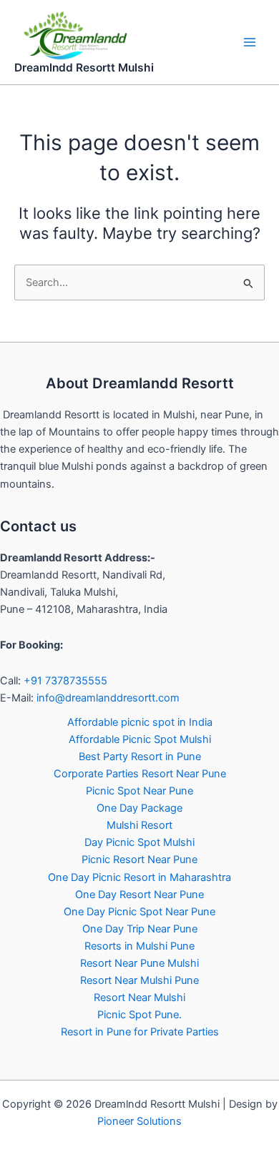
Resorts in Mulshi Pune (139, 946)
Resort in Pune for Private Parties (140, 1031)
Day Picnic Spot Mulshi (139, 842)
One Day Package (139, 808)
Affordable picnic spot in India (139, 722)
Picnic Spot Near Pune (139, 790)
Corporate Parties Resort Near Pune (140, 773)
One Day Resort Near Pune (139, 894)
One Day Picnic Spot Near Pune (139, 911)
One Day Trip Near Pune (139, 928)
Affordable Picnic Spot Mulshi (140, 739)
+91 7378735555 (65, 680)
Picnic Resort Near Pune (139, 859)
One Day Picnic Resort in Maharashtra (139, 877)
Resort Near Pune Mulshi (139, 963)
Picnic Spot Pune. (139, 1014)
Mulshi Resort (139, 825)
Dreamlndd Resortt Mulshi (84, 67)
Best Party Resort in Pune (140, 756)
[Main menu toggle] (250, 42)
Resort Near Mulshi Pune (139, 980)
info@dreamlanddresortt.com (108, 697)
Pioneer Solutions (139, 1121)
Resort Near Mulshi (139, 997)
